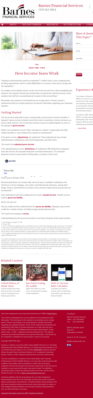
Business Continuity (36, 393)
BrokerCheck (52, 313)
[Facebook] (68, 345)
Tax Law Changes (31, 25)
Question (79, 58)
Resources (52, 25)
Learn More (82, 128)
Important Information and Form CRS (14, 393)
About (13, 25)
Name (78, 43)
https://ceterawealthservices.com (33, 373)
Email (78, 51)
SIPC (40, 350)
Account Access (72, 25)
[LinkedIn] (70, 345)
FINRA (35, 350)
